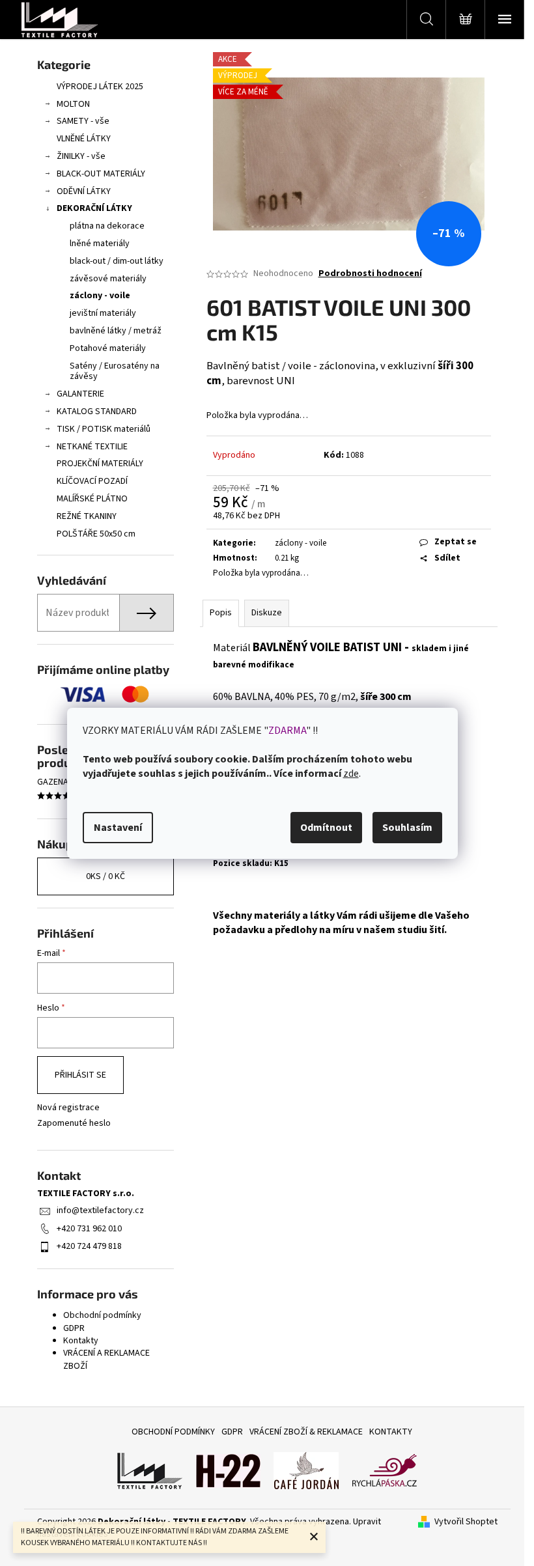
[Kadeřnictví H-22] (227, 1470)
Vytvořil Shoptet (466, 1522)
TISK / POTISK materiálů (103, 429)
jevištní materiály (103, 313)
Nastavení (118, 827)
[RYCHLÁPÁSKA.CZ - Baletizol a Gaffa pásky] (384, 1470)
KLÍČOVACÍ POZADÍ (92, 481)
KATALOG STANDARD (97, 411)
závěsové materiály (108, 278)
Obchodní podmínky (102, 1315)
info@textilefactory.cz (100, 1210)
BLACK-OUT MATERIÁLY (101, 173)
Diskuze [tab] (266, 612)
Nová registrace (68, 1108)
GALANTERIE (80, 393)
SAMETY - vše (83, 121)
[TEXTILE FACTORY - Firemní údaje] (149, 1470)
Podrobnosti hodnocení (370, 274)
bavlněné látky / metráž (116, 330)
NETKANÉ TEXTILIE (92, 446)
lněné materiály (100, 243)
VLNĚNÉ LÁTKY (84, 138)
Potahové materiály (108, 348)
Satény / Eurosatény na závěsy (115, 371)
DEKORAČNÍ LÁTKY (94, 208)
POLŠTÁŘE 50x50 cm (96, 533)
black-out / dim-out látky (116, 261)
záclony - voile (100, 295)
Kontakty (80, 1340)
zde (351, 773)
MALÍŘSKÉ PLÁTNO (92, 498)
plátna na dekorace (107, 225)
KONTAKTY (390, 1431)
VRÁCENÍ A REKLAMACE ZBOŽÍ (106, 1359)
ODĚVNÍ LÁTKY (84, 191)
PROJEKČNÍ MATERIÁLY (100, 463)
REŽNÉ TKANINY (87, 516)
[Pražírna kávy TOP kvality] (306, 1470)
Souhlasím (407, 827)
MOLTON (73, 104)
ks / (105, 876)
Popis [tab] (221, 612)
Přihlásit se (80, 1075)
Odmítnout (326, 827)
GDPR (74, 1328)
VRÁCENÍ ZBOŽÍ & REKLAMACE (306, 1431)
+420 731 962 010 (89, 1228)
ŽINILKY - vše (81, 156)
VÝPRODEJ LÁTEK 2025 (100, 86)
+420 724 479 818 (89, 1246)
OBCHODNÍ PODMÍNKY (173, 1431)
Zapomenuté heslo (74, 1123)
